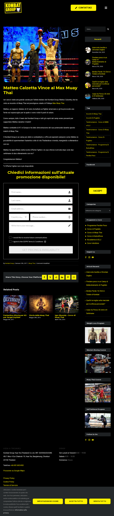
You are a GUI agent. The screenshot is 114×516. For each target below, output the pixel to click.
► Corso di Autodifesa (94, 236)
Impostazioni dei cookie (47, 501)
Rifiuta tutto (100, 501)
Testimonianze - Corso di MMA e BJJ (97, 124)
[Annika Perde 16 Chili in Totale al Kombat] (88, 73)
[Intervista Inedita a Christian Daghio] (88, 49)
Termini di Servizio (10, 485)
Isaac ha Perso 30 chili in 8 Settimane (101, 95)
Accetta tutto (76, 501)
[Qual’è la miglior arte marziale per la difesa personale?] (88, 84)
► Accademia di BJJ (93, 240)
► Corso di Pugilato (93, 229)
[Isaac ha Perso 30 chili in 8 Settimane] (88, 95)
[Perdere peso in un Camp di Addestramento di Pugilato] (88, 61)
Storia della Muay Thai (13, 315)
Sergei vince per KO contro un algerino (63, 316)
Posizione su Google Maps (14, 471)
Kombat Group (9, 263)
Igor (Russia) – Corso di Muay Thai (39, 316)
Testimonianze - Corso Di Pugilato (95, 139)
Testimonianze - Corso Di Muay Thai (97, 131)
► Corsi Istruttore (92, 243)
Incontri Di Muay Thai (93, 114)
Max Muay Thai (58, 103)
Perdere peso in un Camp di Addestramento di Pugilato (99, 60)
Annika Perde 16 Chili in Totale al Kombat (101, 73)
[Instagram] (89, 257)
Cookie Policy (8, 482)
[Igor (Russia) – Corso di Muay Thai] (41, 304)
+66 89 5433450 (17, 465)
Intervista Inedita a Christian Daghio (99, 49)
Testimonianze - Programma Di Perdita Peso (97, 154)
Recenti (97, 39)
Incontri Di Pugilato (93, 118)
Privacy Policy (8, 478)
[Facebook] (86, 257)
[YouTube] (93, 257)
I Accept (97, 191)
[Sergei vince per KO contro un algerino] (66, 304)
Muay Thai (32, 263)
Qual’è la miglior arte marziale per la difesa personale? (100, 84)
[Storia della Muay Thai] (15, 304)
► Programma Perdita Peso (96, 225)
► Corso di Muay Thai (93, 233)
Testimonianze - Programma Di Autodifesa (97, 146)
